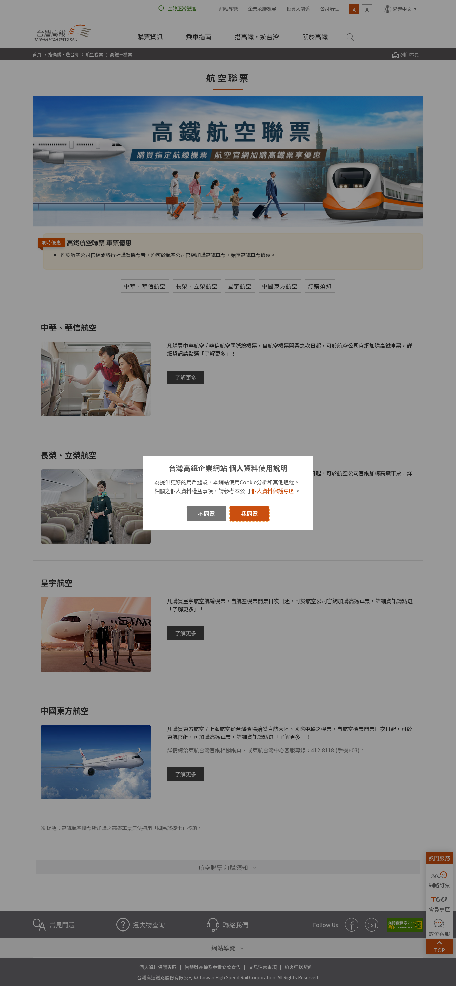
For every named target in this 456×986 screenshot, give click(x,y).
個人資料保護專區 (272, 491)
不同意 (206, 513)
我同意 (249, 513)
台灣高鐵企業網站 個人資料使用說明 (228, 468)
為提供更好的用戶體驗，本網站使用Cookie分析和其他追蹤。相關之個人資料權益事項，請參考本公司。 (227, 486)
